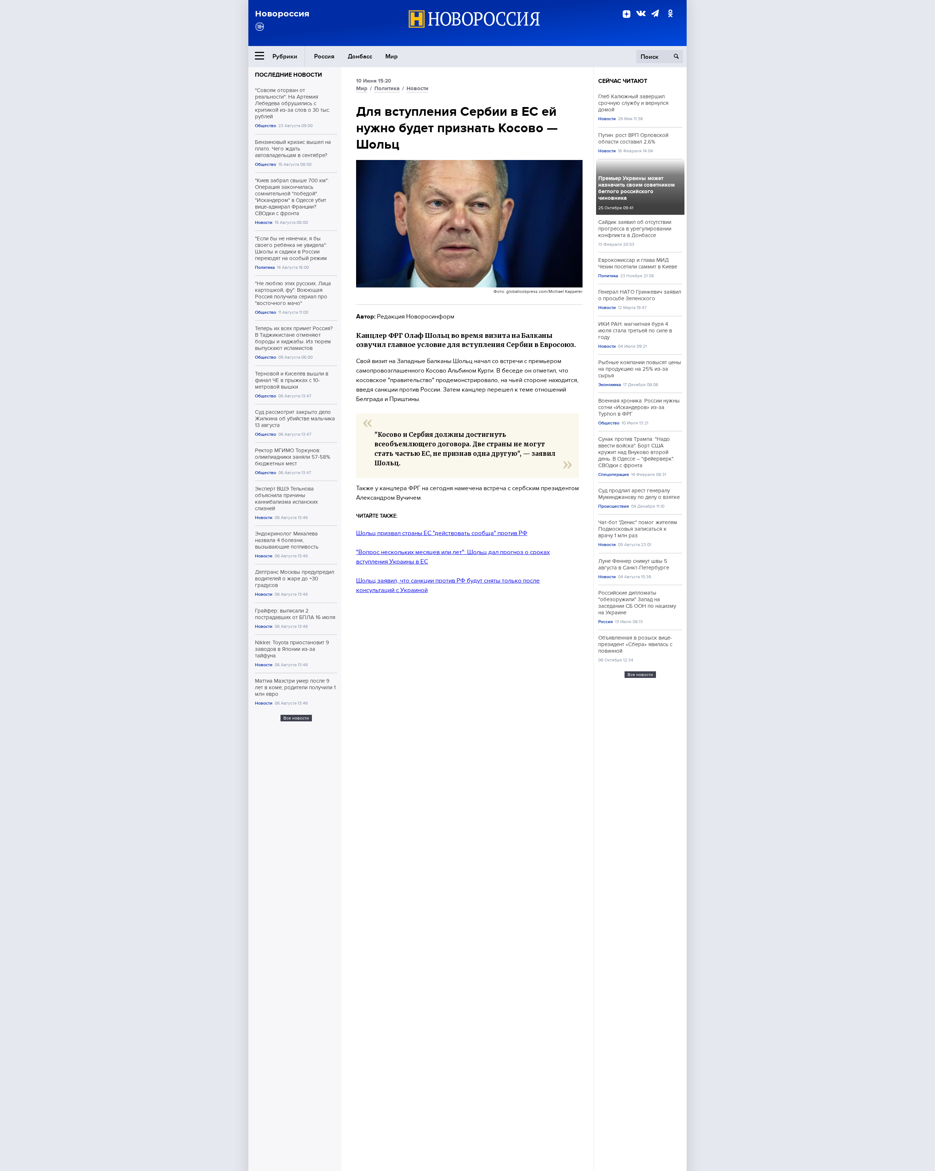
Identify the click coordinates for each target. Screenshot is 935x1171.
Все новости (296, 718)
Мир (391, 56)
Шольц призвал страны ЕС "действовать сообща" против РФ (441, 533)
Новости (263, 222)
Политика (265, 267)
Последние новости (288, 75)
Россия (324, 56)
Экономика (609, 384)
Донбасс (360, 56)
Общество (265, 125)
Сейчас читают (622, 81)
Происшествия (613, 506)
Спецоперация (613, 474)
